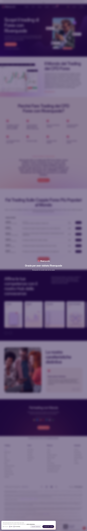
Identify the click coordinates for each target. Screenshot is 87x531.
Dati (11, 526)
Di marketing (17, 526)
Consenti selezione (35, 526)
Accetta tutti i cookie (48, 526)
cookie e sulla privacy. (30, 524)
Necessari (6, 526)
